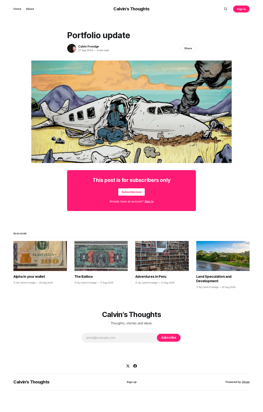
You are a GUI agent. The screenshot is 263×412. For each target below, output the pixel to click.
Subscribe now (131, 192)
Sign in (241, 9)
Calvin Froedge (88, 46)
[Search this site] (225, 9)
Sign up (132, 382)
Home (17, 9)
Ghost (246, 382)
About (30, 9)
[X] (128, 366)
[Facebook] (135, 366)
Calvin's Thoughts (131, 8)
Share (188, 48)
